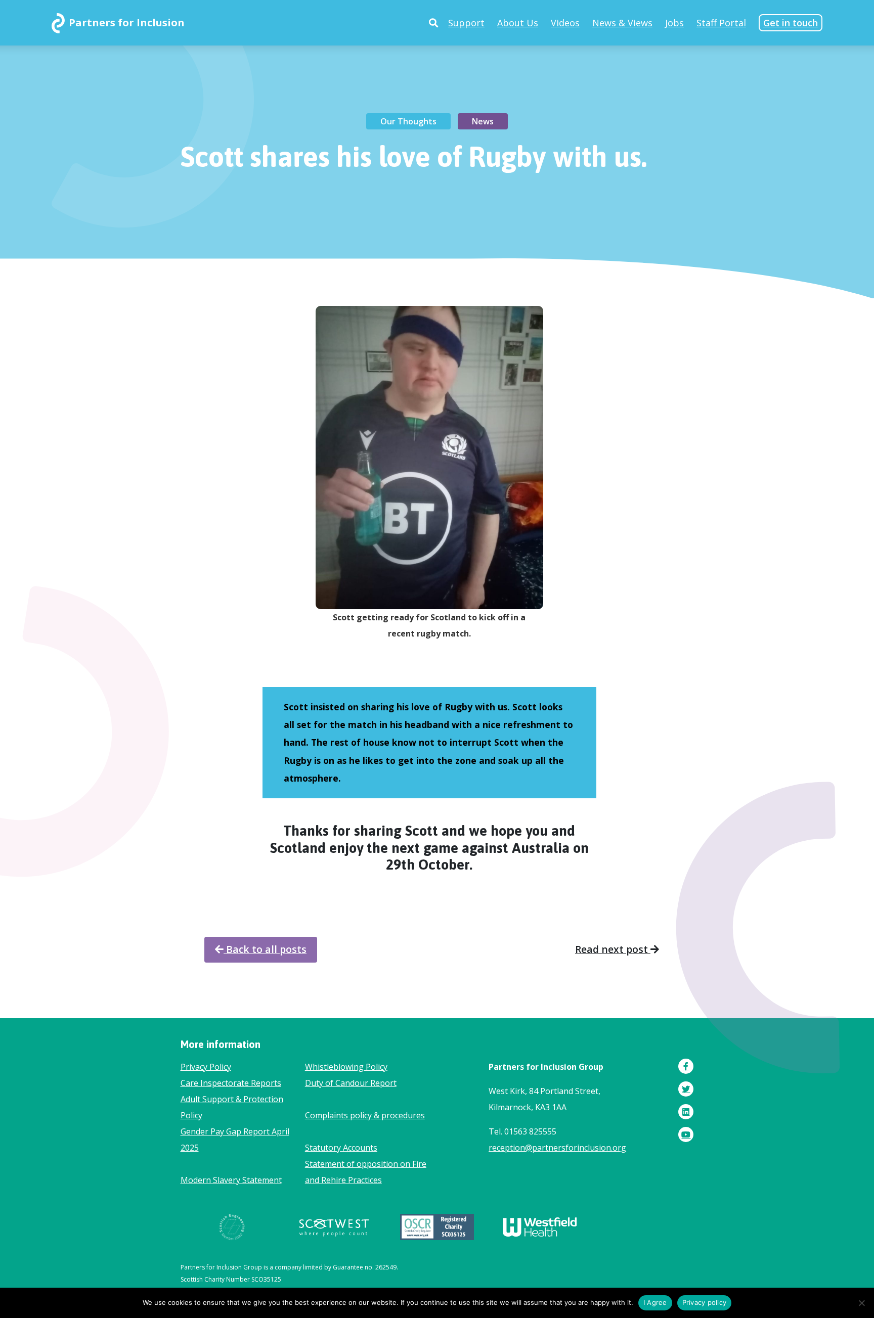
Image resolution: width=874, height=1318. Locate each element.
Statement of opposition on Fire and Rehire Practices (365, 1172)
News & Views (622, 23)
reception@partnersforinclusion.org (557, 1147)
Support (466, 23)
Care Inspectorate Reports (231, 1082)
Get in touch (790, 23)
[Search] (433, 23)
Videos (565, 23)
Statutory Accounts (341, 1147)
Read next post (612, 949)
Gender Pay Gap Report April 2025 (235, 1139)
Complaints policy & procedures (365, 1115)
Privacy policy (704, 1302)
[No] (861, 1303)
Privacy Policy (206, 1066)
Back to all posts (265, 949)
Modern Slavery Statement (231, 1180)
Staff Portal (721, 23)
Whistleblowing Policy (346, 1066)
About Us (517, 23)
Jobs (674, 23)
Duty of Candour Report (351, 1082)
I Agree (655, 1302)
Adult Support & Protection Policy (232, 1107)
